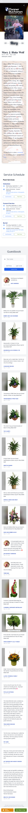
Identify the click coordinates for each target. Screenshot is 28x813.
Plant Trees (19, 196)
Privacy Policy (10, 806)
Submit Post (14, 269)
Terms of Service (18, 806)
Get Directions (8, 196)
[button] (14, 299)
